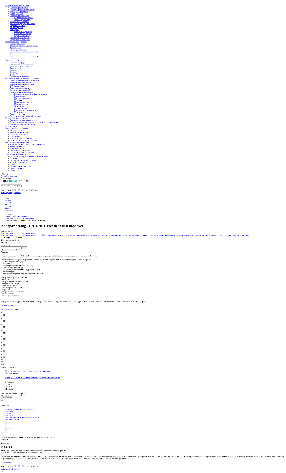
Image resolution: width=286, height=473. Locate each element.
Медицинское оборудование (16, 118)
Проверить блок (7, 305)
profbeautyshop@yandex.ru (11, 193)
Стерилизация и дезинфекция (16, 128)
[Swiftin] (2, 359)
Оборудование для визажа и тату (17, 142)
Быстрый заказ (16, 250)
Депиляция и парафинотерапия (17, 154)
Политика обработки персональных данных (22, 417)
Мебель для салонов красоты (16, 162)
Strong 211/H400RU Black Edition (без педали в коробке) (32, 378)
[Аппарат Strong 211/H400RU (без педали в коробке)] (21, 233)
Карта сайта (9, 411)
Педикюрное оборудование (15, 60)
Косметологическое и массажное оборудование (23, 78)
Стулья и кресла (11, 126)
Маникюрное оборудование (16, 42)
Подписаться (6, 397)
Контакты (9, 415)
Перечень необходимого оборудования (20, 409)
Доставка (8, 413)
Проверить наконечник (10, 309)
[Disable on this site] (2, 363)
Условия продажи (12, 419)
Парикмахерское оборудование (17, 6)
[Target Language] (3, 363)
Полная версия (6, 462)
